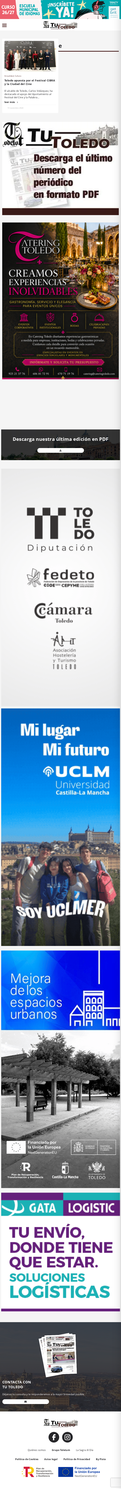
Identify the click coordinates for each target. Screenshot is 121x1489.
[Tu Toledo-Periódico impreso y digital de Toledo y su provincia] (60, 25)
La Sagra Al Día (84, 1450)
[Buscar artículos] (117, 26)
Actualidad (9, 76)
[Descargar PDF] (60, 450)
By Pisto (101, 1459)
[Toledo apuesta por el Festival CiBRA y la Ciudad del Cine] (30, 56)
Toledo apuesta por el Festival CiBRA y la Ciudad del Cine (29, 82)
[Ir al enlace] (54, 1437)
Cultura (18, 76)
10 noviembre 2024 (15, 108)
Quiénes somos (37, 1450)
